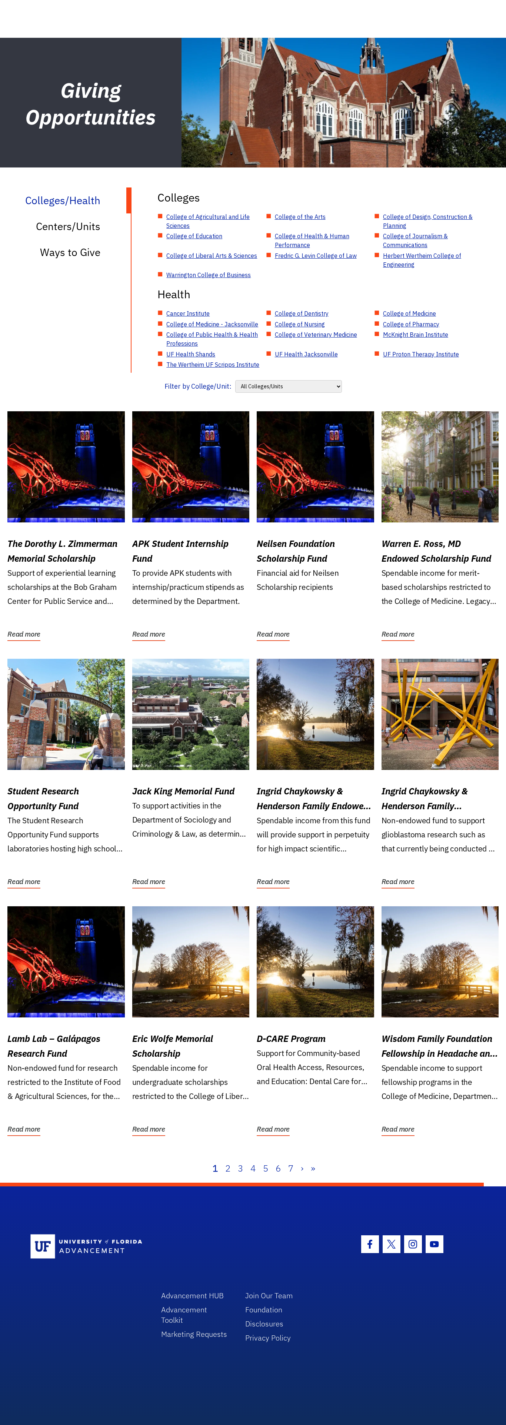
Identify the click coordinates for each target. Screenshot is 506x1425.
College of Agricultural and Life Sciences (208, 221)
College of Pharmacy (411, 324)
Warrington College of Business (208, 275)
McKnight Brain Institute (415, 334)
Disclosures (264, 1324)
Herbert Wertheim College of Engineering (422, 260)
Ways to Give (70, 252)
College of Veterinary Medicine (316, 334)
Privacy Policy (268, 1338)
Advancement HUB (192, 1296)
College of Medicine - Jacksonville (212, 324)
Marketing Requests (194, 1334)
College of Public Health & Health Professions (212, 339)
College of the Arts (300, 216)
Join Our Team (269, 1296)
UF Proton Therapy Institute (421, 354)
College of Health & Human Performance (312, 240)
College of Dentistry (302, 313)
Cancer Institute (188, 313)
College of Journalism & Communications (415, 240)
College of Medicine (409, 313)
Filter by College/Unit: (198, 386)
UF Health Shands (190, 354)
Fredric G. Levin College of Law (316, 255)
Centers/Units (68, 226)
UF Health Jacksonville (306, 354)
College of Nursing (300, 324)
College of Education (194, 236)
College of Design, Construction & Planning (428, 221)
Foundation (263, 1310)
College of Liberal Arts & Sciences (211, 255)
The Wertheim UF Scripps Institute (212, 364)
